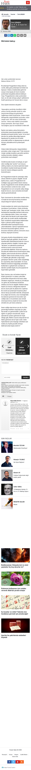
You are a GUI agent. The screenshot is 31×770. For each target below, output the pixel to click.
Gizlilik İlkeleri (23, 754)
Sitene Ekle (15, 756)
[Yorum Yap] (25, 35)
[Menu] (27, 2)
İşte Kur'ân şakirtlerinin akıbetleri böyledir (19, 8)
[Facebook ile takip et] (9, 761)
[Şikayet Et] (28, 429)
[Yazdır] (21, 35)
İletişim (16, 754)
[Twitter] (8, 35)
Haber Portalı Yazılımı (9, 767)
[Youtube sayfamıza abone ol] (18, 761)
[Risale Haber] (5, 2)
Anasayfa (4, 754)
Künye (10, 754)
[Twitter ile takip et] (13, 761)
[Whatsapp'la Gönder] (14, 35)
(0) (18, 428)
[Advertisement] (15, 60)
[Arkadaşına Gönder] (18, 35)
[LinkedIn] (11, 35)
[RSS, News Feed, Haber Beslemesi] (22, 761)
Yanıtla (13, 428)
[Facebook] (5, 35)
